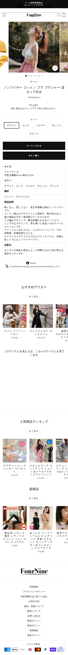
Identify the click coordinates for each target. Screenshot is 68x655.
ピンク (26, 125)
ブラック (34, 133)
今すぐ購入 (34, 155)
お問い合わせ (34, 616)
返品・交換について (34, 606)
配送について (34, 611)
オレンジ (56, 125)
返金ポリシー (34, 625)
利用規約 (34, 586)
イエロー (40, 125)
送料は (19, 108)
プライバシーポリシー (34, 591)
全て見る (34, 296)
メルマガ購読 (33, 644)
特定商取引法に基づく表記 (34, 596)
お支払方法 (34, 601)
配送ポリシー (34, 620)
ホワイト (11, 125)
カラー (33, 119)
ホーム (33, 81)
